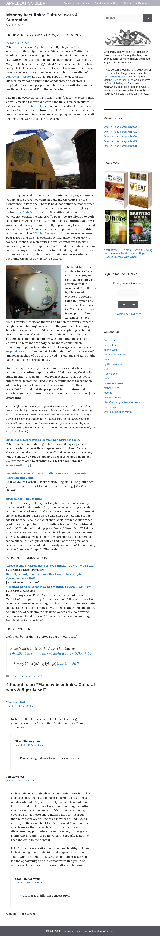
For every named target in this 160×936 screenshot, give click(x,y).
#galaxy (41, 653)
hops (106, 378)
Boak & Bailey (115, 83)
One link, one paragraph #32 (120, 126)
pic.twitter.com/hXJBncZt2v (70, 653)
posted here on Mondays (118, 76)
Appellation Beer (25, 3)
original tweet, (16, 351)
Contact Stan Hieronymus (137, 3)
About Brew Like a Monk (118, 250)
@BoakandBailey (18, 465)
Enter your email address (128, 283)
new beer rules (112, 397)
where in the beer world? (118, 411)
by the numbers (113, 364)
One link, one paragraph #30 (120, 136)
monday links (111, 387)
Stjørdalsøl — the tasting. (24, 499)
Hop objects (111, 373)
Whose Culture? (17, 43)
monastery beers (113, 383)
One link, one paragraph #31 (120, 131)
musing (37, 676)
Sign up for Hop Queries (76, 3)
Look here (116, 55)
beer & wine (111, 349)
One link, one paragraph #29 (120, 141)
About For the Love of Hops (129, 253)
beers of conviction (21, 676)
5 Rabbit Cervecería (46, 233)
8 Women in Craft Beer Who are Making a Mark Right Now (48, 586)
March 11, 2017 (68, 663)
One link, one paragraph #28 (120, 145)
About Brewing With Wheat (121, 256)
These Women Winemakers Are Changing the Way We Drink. (50, 565)
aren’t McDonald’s (29, 212)
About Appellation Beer (106, 3)
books (107, 359)
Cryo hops (41, 47)
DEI (106, 368)
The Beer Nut (15, 702)
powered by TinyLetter (128, 314)
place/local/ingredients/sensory (122, 402)
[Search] (147, 18)
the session (110, 407)
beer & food (110, 345)
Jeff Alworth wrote (18, 76)
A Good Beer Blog (123, 79)
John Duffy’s (36, 106)
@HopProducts (21, 653)
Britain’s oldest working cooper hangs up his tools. (43, 440)
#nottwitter (110, 340)
